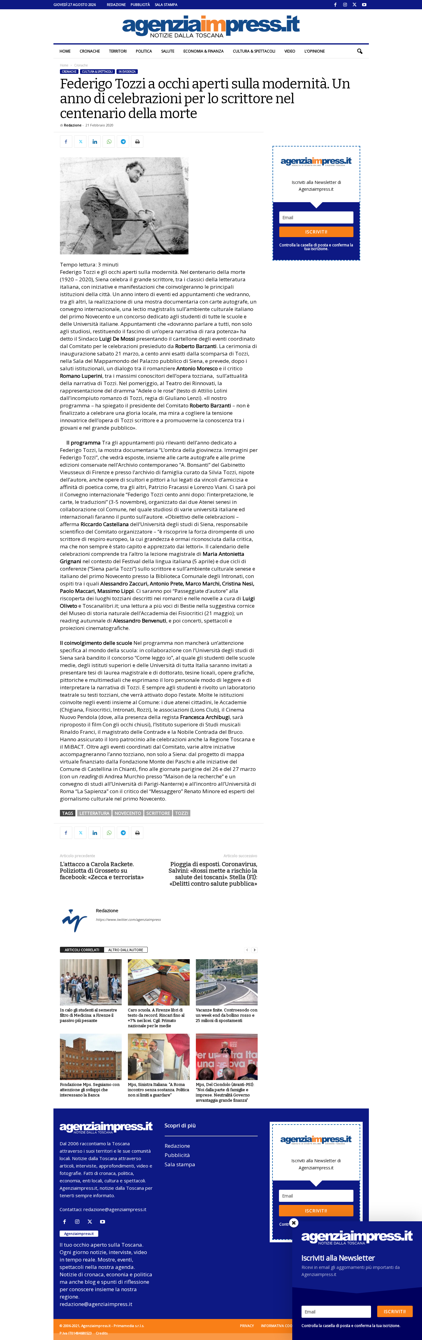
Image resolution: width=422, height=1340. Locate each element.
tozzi (181, 813)
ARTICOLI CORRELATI (82, 949)
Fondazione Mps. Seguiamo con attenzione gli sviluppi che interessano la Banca (90, 1089)
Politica (144, 51)
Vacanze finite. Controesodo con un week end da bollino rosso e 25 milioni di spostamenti (226, 1015)
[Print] (137, 141)
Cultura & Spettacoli (254, 51)
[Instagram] (345, 4)
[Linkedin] (94, 141)
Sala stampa (166, 4)
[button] (359, 51)
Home (65, 51)
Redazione (116, 4)
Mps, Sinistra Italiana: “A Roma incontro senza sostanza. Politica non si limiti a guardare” (158, 1089)
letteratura (94, 813)
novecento (128, 813)
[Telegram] (123, 141)
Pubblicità (140, 4)
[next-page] (254, 950)
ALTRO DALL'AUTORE (125, 949)
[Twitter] (354, 4)
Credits (102, 1333)
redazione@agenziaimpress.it (114, 1209)
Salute (167, 51)
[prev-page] (247, 950)
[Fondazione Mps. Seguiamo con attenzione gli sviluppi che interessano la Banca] (91, 1057)
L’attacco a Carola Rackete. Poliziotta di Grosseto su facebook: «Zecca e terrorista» (102, 870)
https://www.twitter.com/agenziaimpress (128, 919)
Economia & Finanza (204, 51)
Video (290, 51)
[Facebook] (335, 4)
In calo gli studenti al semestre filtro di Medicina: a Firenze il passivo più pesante (88, 1015)
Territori (118, 51)
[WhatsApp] (109, 141)
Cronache (90, 51)
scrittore (158, 813)
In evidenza (127, 72)
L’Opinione (315, 51)
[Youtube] (364, 4)
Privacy (247, 1325)
